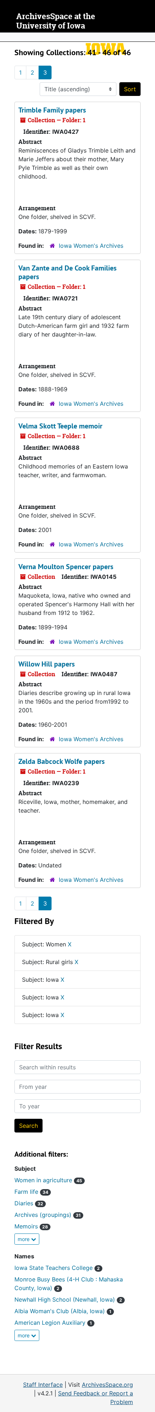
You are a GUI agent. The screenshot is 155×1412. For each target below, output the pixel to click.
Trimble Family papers (52, 110)
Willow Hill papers (46, 664)
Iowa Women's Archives (91, 245)
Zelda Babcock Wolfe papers (61, 761)
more (24, 1239)
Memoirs (31, 1226)
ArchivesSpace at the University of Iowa (55, 21)
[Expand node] (147, 37)
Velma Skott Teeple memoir (60, 426)
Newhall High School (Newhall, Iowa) (68, 1299)
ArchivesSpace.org (107, 1384)
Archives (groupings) (47, 1214)
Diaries (28, 1203)
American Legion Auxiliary (53, 1322)
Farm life (31, 1191)
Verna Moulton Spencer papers (65, 566)
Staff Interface (43, 1384)
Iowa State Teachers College (57, 1267)
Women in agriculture (48, 1180)
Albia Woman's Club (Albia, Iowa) (62, 1311)
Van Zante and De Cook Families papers (67, 272)
